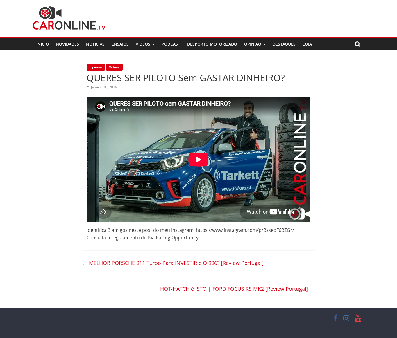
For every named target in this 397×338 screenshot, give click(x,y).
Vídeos (143, 44)
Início (42, 44)
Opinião (252, 44)
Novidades (67, 44)
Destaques (284, 44)
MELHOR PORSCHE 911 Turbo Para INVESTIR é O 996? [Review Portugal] (173, 262)
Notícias (95, 44)
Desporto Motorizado (212, 44)
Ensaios (120, 44)
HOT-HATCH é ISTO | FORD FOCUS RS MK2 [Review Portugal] (237, 288)
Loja (307, 44)
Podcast (171, 44)
